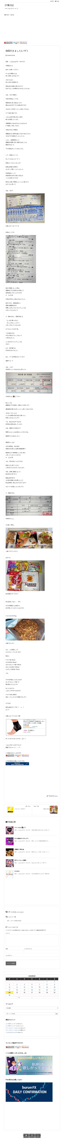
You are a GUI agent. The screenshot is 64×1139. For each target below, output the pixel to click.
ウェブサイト (9, 955)
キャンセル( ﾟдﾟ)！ (20, 827)
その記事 (10, 295)
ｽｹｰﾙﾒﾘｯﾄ (17, 871)
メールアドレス (28, 948)
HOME (7, 14)
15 (47, 987)
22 (47, 990)
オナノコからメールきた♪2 (12, 1028)
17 (9, 990)
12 (24, 987)
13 (32, 987)
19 (24, 990)
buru (56, 796)
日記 (13, 14)
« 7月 (19, 997)
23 (54, 990)
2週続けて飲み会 (19, 849)
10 (9, 987)
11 (17, 987)
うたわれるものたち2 (11, 1032)
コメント (8, 933)
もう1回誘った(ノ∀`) (11, 1023)
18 (17, 990)
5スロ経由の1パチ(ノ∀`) (21, 838)
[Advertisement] (32, 29)
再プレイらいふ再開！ (21, 860)
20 (32, 990)
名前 (7, 948)
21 (39, 990)
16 (54, 987)
